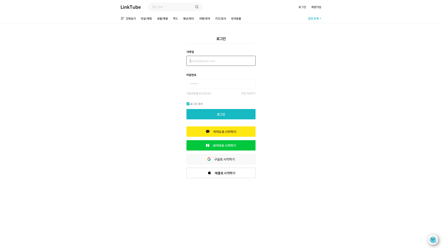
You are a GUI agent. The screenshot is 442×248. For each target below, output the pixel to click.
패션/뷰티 (188, 18)
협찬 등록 (313, 18)
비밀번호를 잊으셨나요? (198, 93)
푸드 (175, 18)
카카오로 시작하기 (224, 131)
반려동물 (236, 18)
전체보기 (131, 18)
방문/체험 (146, 18)
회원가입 (316, 7)
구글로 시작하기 (224, 159)
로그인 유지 (196, 104)
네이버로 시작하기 (224, 145)
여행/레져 (204, 18)
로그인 (302, 7)
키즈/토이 (220, 18)
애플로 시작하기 (225, 173)
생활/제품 (162, 18)
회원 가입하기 (248, 93)
